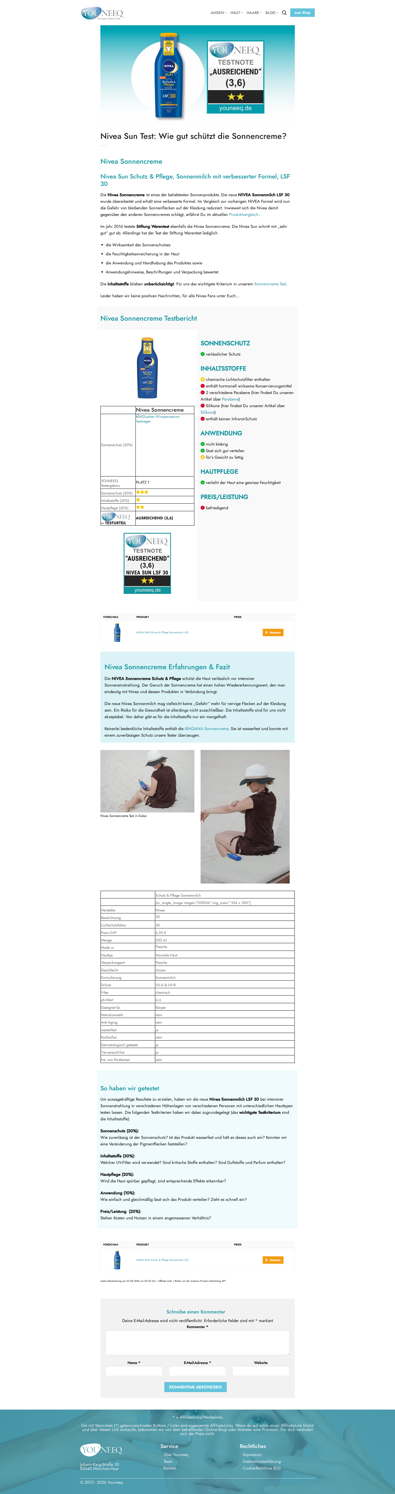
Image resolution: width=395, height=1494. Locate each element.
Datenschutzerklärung (262, 1461)
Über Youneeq (176, 1455)
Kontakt (170, 1468)
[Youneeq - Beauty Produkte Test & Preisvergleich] (103, 12)
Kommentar (197, 1327)
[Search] (284, 12)
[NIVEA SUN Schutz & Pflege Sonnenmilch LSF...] (117, 632)
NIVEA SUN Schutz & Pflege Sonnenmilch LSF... (163, 632)
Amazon (275, 632)
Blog (270, 12)
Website (261, 1363)
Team (168, 1461)
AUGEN (217, 12)
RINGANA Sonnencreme (206, 729)
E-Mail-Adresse (197, 1363)
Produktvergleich (244, 215)
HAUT (235, 12)
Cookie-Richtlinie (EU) (262, 1468)
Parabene (230, 399)
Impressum (252, 1455)
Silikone (207, 412)
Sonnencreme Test (270, 284)
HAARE (253, 12)
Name (134, 1363)
